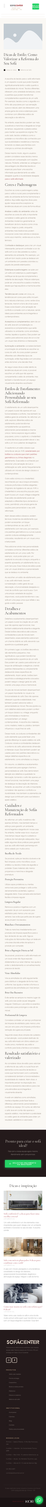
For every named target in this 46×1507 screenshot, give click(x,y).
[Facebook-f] (14, 1360)
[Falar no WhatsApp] (39, 1500)
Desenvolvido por (18, 1501)
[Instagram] (8, 1360)
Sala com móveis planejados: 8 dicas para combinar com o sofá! (22, 1261)
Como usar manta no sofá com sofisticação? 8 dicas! (23, 1308)
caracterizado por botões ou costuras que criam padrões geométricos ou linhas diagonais (22, 454)
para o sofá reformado (14, 179)
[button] (4, 6)
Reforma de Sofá (26, 70)
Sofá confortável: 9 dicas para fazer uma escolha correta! (21, 1215)
